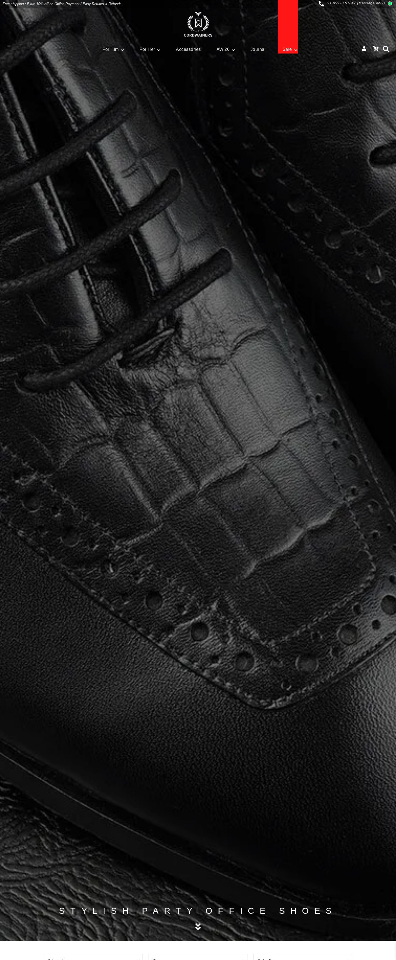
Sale (287, 49)
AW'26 (223, 49)
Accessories (188, 49)
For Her (147, 49)
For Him (110, 49)
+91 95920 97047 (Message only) (355, 3)
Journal (258, 49)
